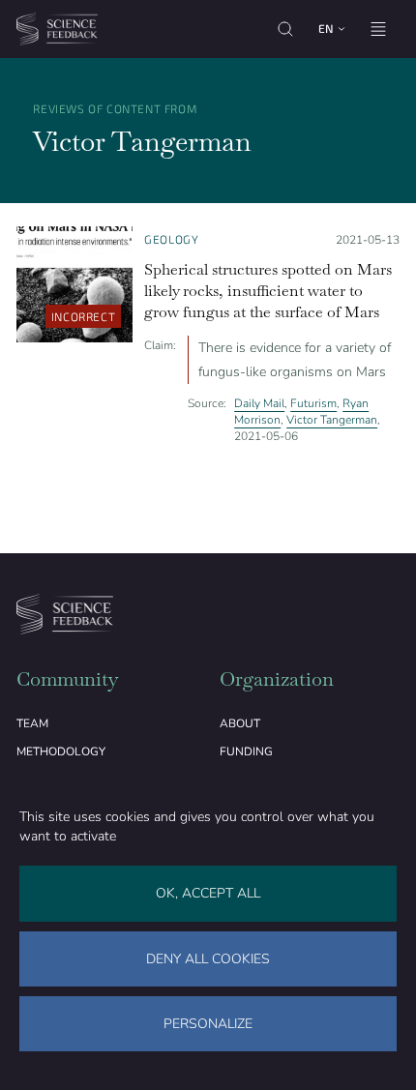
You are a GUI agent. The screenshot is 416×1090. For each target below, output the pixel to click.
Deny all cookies (208, 959)
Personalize (208, 1024)
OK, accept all (208, 893)
